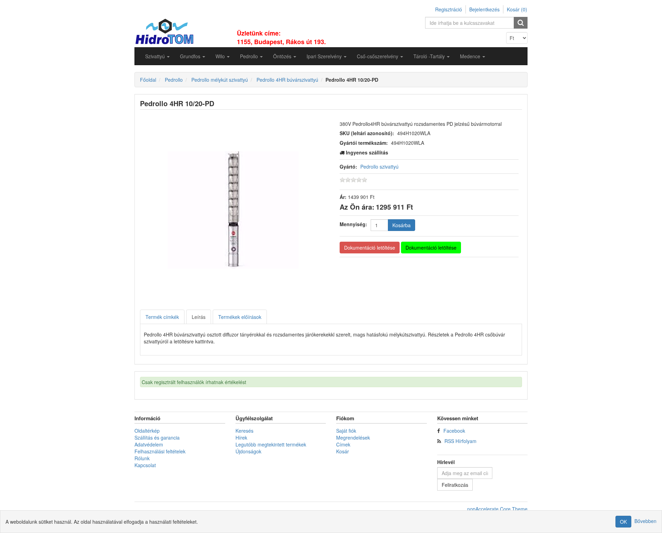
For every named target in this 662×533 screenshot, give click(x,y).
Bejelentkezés (484, 9)
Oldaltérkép (147, 430)
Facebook (454, 430)
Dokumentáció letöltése (369, 247)
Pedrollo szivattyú (379, 166)
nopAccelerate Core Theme (497, 508)
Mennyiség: (353, 224)
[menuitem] (157, 56)
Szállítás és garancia (157, 437)
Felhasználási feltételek (159, 451)
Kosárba (401, 225)
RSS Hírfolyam (460, 441)
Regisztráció (448, 9)
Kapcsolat (145, 465)
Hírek (241, 437)
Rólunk (142, 458)
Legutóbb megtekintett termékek (270, 444)
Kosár (342, 451)
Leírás (198, 316)
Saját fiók (346, 430)
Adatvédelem (148, 444)
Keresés (244, 430)
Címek (343, 444)
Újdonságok (248, 451)
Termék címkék (162, 316)
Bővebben (645, 520)
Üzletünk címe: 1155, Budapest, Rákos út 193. (281, 37)
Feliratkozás (455, 484)
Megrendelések (353, 437)
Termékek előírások (239, 316)
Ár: (343, 196)
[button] (157, 56)
